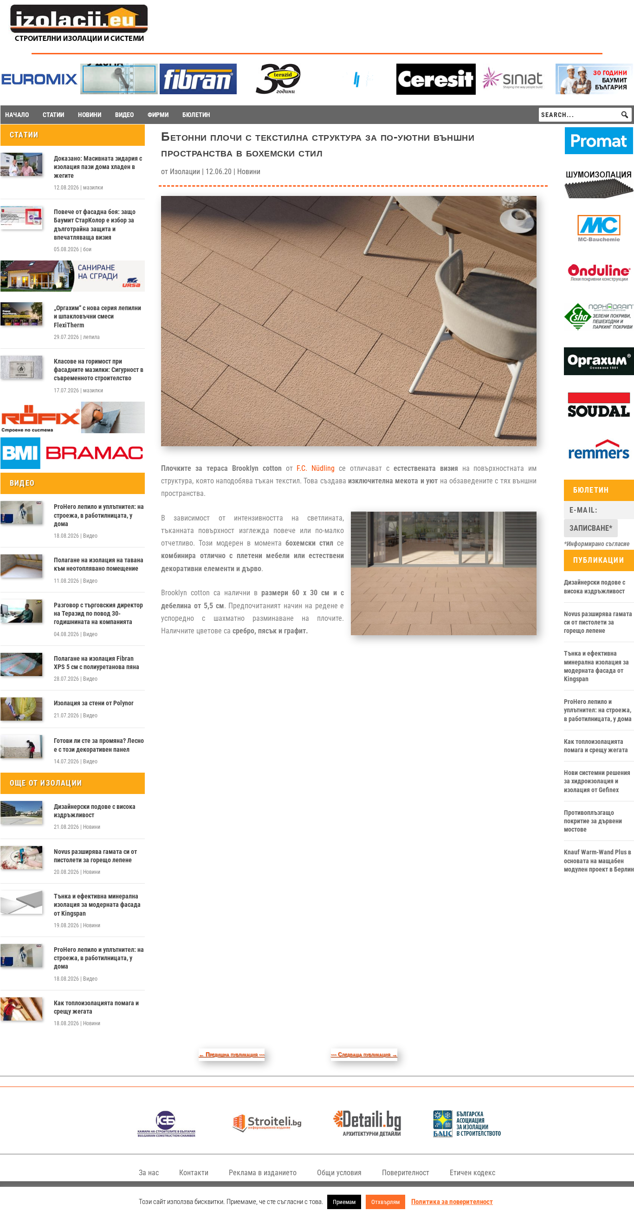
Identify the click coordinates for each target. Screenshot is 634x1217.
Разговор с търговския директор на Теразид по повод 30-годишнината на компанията (98, 613)
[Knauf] (356, 91)
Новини (91, 827)
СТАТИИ (53, 114)
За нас (149, 1172)
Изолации (185, 171)
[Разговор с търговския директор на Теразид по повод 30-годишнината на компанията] (21, 611)
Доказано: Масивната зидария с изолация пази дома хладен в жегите (98, 167)
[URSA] (72, 289)
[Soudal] (599, 417)
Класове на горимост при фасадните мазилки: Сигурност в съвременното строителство (98, 370)
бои (87, 249)
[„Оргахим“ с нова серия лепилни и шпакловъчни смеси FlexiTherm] (21, 313)
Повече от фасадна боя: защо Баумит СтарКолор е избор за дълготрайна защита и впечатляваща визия (95, 224)
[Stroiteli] (267, 1134)
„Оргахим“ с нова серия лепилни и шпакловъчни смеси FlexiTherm (97, 316)
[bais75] (467, 1134)
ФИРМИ (158, 114)
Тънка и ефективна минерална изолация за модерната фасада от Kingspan (97, 904)
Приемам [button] (344, 1201)
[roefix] (72, 431)
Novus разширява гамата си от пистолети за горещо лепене (95, 856)
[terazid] (277, 91)
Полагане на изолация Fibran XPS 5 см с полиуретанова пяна (96, 662)
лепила (91, 337)
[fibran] (198, 91)
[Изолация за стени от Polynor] (21, 709)
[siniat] (515, 91)
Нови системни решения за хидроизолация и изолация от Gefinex (597, 781)
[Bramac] (72, 466)
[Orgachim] (599, 373)
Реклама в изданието (263, 1172)
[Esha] (599, 328)
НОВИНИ (89, 114)
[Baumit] (594, 91)
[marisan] (119, 91)
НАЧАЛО (17, 114)
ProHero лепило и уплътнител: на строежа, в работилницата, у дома (99, 515)
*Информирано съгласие (597, 543)
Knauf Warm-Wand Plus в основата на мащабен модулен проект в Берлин (599, 860)
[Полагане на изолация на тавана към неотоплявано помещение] (21, 566)
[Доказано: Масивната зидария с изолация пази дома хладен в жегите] (21, 164)
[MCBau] (599, 240)
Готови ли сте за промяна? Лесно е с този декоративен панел (99, 745)
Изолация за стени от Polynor (94, 703)
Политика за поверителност (452, 1201)
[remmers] (599, 461)
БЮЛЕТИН (196, 114)
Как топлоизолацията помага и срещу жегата (96, 1007)
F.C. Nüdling (316, 468)
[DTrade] (599, 196)
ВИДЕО (124, 114)
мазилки (93, 187)
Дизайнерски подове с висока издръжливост (95, 811)
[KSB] (166, 1134)
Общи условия (339, 1172)
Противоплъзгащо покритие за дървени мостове (593, 821)
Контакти (193, 1172)
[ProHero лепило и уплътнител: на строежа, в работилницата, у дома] (21, 512)
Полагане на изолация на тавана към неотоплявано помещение (98, 564)
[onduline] (599, 284)
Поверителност (405, 1172)
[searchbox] (585, 115)
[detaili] (367, 1134)
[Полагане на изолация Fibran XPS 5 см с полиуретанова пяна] (21, 664)
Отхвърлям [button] (385, 1201)
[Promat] (599, 152)
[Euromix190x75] (39, 92)
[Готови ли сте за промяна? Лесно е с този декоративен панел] (21, 746)
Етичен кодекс (472, 1172)
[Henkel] (436, 92)
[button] (625, 115)
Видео (90, 536)
